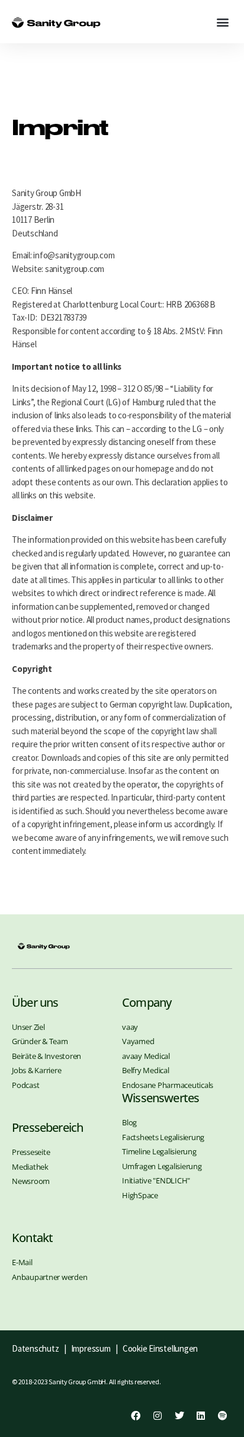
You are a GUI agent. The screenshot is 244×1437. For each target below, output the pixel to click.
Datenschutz (35, 1348)
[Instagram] (157, 1415)
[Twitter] (178, 1415)
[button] (222, 21)
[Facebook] (135, 1415)
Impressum (92, 1348)
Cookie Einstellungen (160, 1348)
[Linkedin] (200, 1415)
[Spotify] (222, 1415)
